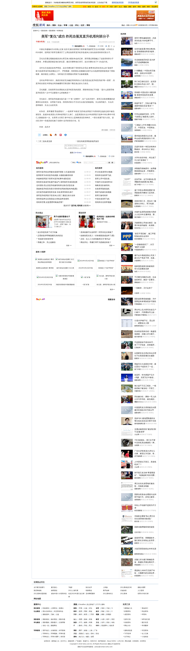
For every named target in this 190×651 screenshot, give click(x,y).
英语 (113, 619)
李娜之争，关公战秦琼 (46, 242)
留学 (107, 619)
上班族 (105, 587)
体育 (89, 7)
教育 (97, 619)
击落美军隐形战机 (102, 189)
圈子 (80, 630)
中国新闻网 (55, 42)
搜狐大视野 (141, 587)
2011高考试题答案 (40, 593)
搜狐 (45, 6)
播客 (129, 7)
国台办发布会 (47, 611)
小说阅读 (145, 637)
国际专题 (62, 619)
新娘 (85, 619)
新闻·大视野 (40, 252)
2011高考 (123, 593)
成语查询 (127, 614)
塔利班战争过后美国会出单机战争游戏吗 (52, 199)
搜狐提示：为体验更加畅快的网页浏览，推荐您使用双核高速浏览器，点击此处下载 (76, 2)
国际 (54, 25)
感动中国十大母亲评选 (59, 593)
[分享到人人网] (65, 135)
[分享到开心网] (61, 135)
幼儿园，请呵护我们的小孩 (106, 284)
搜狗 (69, 6)
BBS (148, 7)
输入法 (81, 637)
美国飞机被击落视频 (103, 192)
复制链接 (92, 46)
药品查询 (145, 611)
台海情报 (54, 630)
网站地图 (128, 641)
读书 (102, 622)
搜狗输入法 (128, 608)
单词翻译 (145, 625)
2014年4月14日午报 (86, 268)
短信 (87, 633)
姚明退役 (54, 590)
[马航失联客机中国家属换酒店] (65, 277)
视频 (125, 7)
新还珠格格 (37, 590)
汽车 (111, 7)
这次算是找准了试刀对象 (47, 232)
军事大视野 (55, 637)
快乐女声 (89, 587)
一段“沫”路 (85, 284)
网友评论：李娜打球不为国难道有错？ (96, 242)
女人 (120, 7)
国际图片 (54, 622)
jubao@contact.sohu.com (103, 647)
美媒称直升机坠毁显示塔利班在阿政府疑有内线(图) (56, 189)
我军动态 (46, 630)
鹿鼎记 (81, 633)
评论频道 (37, 622)
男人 (90, 625)
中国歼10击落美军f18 (103, 182)
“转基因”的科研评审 (45, 239)
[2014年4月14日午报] (85, 260)
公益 (71, 25)
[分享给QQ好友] (56, 135)
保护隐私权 (102, 641)
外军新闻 (62, 630)
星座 (90, 619)
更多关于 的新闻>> (77, 205)
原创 (107, 622)
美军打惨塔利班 (101, 195)
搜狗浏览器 (128, 630)
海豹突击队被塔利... (103, 185)
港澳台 (61, 608)
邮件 (134, 7)
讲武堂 (62, 637)
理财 (85, 611)
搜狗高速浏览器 (118, 2)
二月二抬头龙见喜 (44, 141)
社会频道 (37, 611)
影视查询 (127, 611)
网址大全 (127, 625)
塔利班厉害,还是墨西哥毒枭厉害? (49, 202)
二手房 (91, 614)
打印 (101, 46)
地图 (87, 637)
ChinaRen (51, 6)
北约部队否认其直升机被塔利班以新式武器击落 (55, 185)
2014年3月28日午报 (45, 284)
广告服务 (78, 641)
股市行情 (127, 619)
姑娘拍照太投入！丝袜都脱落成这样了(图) (97, 236)
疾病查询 (127, 622)
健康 (85, 622)
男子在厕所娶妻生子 (62, 216)
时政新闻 (46, 608)
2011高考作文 (108, 593)
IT (107, 7)
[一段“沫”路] (85, 277)
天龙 (75, 633)
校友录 (111, 625)
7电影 (70, 587)
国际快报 (46, 619)
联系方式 (93, 641)
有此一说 (46, 625)
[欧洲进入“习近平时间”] (106, 260)
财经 (75, 611)
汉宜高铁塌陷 (153, 25)
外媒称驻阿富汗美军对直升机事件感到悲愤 (53, 179)
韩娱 (102, 611)
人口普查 (141, 590)
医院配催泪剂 (143, 25)
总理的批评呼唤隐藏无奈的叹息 (50, 236)
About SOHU (111, 641)
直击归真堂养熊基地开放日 (88, 141)
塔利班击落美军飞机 (103, 175)
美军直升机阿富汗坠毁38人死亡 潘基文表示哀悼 (55, 195)
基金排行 (145, 608)
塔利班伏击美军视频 (103, 202)
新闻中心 (36, 31)
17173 (57, 6)
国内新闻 (37, 608)
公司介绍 (120, 641)
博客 (139, 7)
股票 (80, 611)
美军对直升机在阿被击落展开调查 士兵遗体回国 (55, 172)
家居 (85, 614)
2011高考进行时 (126, 587)
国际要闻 (52, 31)
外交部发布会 (58, 611)
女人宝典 (145, 633)
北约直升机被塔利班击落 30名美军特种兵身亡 (54, 192)
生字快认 (127, 637)
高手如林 (106, 590)
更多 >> (69, 245)
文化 (97, 622)
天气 (80, 622)
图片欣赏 (145, 622)
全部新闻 (135, 641)
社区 (82, 25)
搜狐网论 (54, 625)
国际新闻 (44, 31)
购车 (80, 614)
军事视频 (54, 633)
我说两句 (155, 7)
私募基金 (89, 590)
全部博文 (143, 641)
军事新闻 (37, 630)
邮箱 (85, 630)
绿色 (113, 622)
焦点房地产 (64, 6)
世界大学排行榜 (143, 593)
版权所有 (117, 644)
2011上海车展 (73, 590)
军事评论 (46, 633)
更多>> (112, 289)
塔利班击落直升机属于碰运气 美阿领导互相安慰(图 (56, 182)
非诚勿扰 (123, 590)
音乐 (107, 611)
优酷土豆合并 (131, 25)
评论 (77, 25)
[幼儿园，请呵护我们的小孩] (106, 277)
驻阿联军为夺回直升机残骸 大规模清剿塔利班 (54, 175)
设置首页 (47, 641)
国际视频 (46, 622)
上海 (90, 630)
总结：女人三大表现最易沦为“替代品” (96, 239)
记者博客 (62, 622)
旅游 (75, 622)
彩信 (97, 633)
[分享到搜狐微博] (51, 135)
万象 (52, 614)
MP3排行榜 (146, 619)
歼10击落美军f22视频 (103, 172)
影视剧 (108, 614)
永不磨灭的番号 (39, 587)
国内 (48, 25)
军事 (65, 25)
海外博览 (54, 619)
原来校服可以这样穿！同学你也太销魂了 (97, 232)
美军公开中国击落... (103, 179)
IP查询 (144, 614)
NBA (103, 608)
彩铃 (92, 633)
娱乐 (96, 7)
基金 (90, 611)
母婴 (80, 619)
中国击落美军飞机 (102, 199)
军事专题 (62, 633)
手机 (85, 625)
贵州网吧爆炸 (90, 593)
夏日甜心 (54, 587)
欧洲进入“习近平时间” (105, 268)
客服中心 (86, 641)
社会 (60, 25)
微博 (143, 7)
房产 (115, 7)
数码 (80, 625)
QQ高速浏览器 (133, 2)
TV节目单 (127, 633)
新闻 (75, 608)
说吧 (92, 637)
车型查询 (145, 630)
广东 (95, 630)
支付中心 (63, 641)
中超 (108, 608)
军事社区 (46, 637)
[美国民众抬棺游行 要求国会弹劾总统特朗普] (44, 260)
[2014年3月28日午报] (44, 277)
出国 (102, 619)
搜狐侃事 (46, 614)
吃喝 (90, 622)
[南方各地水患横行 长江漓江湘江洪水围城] (65, 260)
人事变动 (54, 608)
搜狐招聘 (71, 641)
